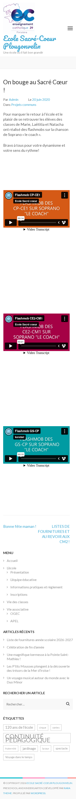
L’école (11, 568)
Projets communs (23, 104)
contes (56, 727)
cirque (42, 727)
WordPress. (38, 793)
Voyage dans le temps (18, 757)
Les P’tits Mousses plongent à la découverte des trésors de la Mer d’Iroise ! (38, 668)
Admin (13, 99)
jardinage (29, 748)
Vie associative (17, 609)
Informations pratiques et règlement (36, 587)
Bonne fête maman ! (19, 526)
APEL (14, 621)
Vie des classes (17, 602)
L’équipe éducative (23, 580)
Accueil (12, 560)
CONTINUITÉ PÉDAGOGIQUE (27, 738)
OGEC (15, 613)
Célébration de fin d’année (25, 647)
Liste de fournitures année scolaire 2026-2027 (40, 640)
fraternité (10, 748)
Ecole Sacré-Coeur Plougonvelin (29, 42)
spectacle (62, 748)
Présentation (19, 572)
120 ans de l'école (19, 727)
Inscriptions (18, 594)
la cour (45, 748)
